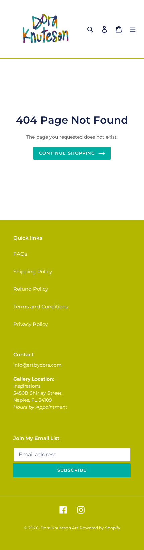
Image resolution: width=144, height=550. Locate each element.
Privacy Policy (30, 324)
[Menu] (133, 29)
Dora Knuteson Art (59, 527)
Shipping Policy (32, 271)
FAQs (20, 254)
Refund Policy (30, 289)
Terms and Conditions (40, 306)
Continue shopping (67, 153)
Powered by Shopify (100, 527)
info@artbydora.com (37, 365)
